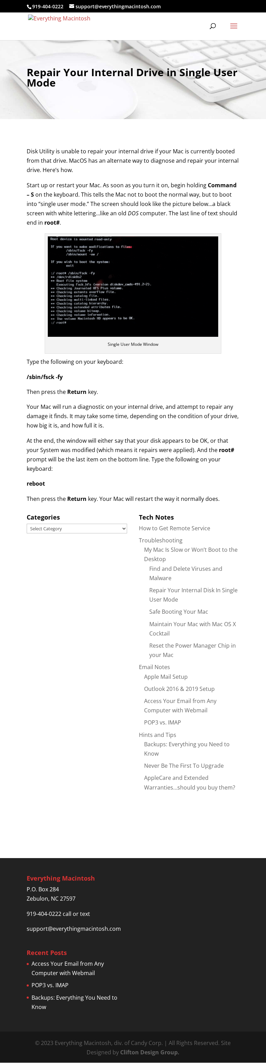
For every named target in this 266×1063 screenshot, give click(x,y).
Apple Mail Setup (166, 677)
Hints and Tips (157, 735)
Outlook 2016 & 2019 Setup (179, 689)
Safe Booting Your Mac (178, 611)
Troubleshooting (161, 540)
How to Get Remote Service (174, 528)
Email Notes (154, 667)
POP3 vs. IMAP (162, 722)
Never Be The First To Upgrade (184, 765)
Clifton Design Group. (149, 1052)
